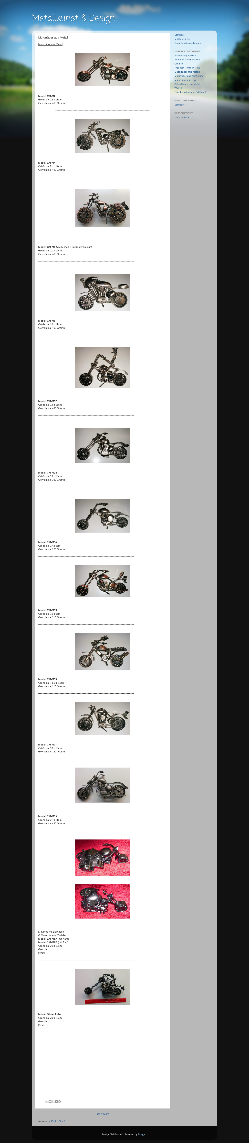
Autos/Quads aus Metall (187, 84)
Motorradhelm (182, 117)
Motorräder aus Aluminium (188, 76)
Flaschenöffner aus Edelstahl (190, 92)
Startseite (102, 1114)
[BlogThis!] (50, 1101)
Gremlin (178, 63)
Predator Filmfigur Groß (187, 59)
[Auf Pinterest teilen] (59, 1101)
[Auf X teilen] (53, 1101)
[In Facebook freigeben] (56, 1101)
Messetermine (182, 39)
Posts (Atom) (58, 1121)
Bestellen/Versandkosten (187, 43)
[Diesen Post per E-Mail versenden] (46, 1101)
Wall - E (178, 88)
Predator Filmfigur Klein (187, 68)
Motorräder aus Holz (185, 80)
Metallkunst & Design (73, 18)
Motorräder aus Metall (187, 72)
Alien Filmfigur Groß (185, 55)
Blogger (142, 1134)
